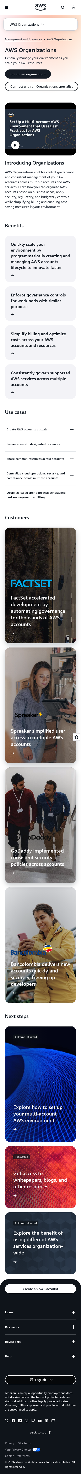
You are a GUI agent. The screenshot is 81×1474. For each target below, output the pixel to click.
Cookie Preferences (17, 1455)
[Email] (53, 1421)
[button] (27, 24)
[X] (6, 1421)
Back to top (38, 1432)
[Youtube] (40, 1421)
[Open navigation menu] (6, 7)
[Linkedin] (20, 1421)
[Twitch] (33, 1421)
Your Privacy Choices (18, 1449)
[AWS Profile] (73, 7)
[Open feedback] (76, 737)
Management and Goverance (23, 39)
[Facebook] (13, 1421)
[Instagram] (26, 1421)
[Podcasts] (46, 1421)
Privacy (9, 1443)
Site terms (25, 1443)
